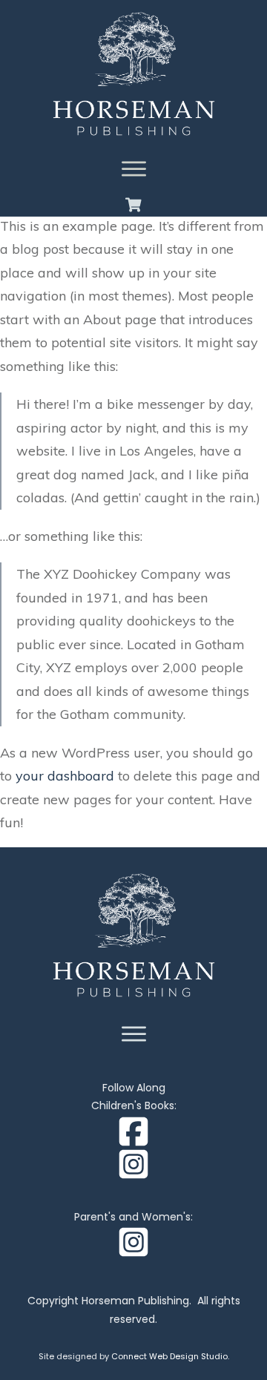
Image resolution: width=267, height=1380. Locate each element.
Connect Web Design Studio (169, 1356)
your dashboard (65, 775)
